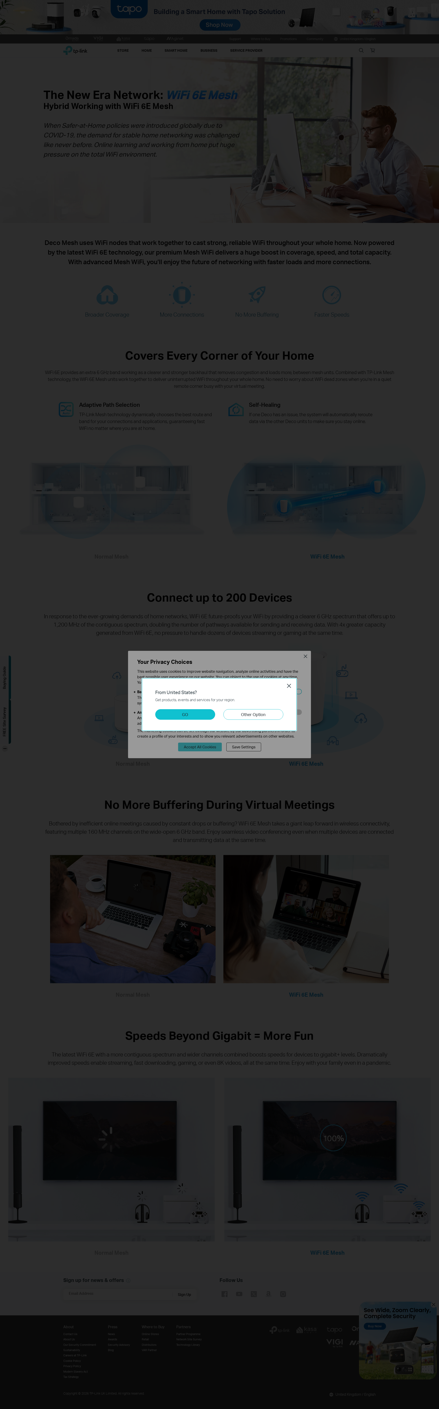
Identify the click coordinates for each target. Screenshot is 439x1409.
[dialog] (219, 704)
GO (185, 714)
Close (289, 686)
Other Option (253, 714)
